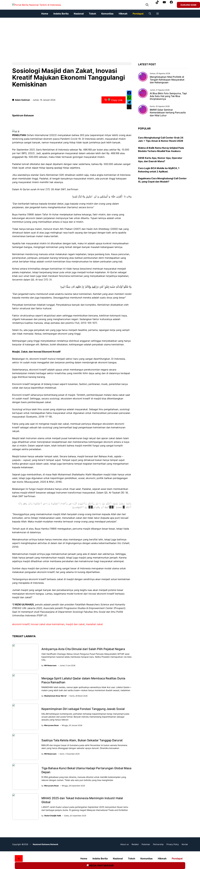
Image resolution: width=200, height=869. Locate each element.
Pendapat (138, 13)
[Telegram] (129, 102)
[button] (147, 5)
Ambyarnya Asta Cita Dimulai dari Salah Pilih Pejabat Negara (83, 649)
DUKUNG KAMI (188, 5)
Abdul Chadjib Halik (52, 816)
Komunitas (107, 13)
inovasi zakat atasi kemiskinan (47, 624)
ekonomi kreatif (20, 624)
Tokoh (92, 13)
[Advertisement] (88, 38)
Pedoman (146, 844)
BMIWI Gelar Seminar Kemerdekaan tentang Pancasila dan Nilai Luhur (168, 112)
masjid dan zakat (75, 624)
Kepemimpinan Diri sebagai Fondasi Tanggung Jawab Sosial (83, 709)
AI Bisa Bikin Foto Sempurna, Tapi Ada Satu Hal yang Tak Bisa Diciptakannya (168, 96)
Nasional (79, 13)
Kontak (185, 844)
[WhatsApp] (129, 97)
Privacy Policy (172, 844)
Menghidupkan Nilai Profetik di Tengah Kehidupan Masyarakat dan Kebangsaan (167, 79)
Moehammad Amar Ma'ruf (55, 696)
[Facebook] (129, 93)
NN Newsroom (50, 665)
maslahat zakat (94, 624)
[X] (129, 107)
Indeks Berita (61, 13)
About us (124, 844)
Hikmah (123, 13)
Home (44, 13)
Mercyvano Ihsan (51, 725)
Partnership (158, 844)
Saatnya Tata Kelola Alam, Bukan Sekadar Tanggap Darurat (82, 740)
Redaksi (135, 844)
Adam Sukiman (22, 100)
